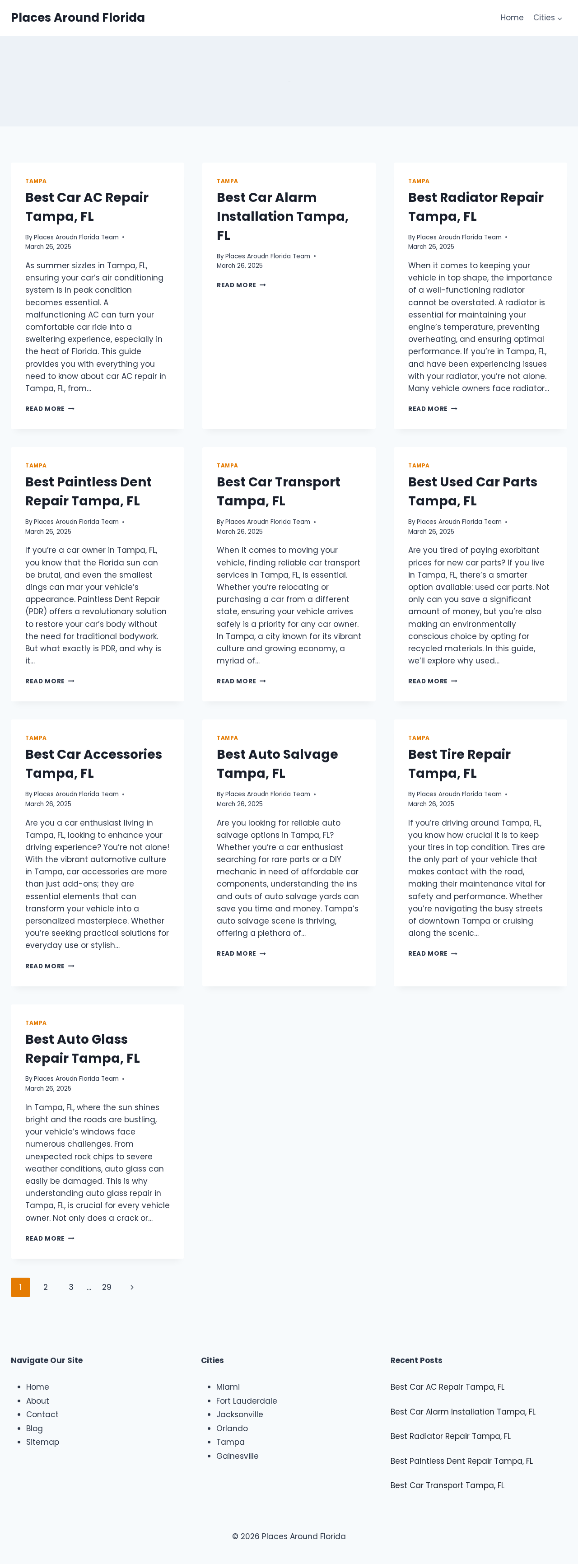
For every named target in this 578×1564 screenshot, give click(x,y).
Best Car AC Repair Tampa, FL (447, 1387)
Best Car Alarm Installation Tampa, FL (283, 216)
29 (107, 1287)
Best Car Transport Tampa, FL (447, 1485)
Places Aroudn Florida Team (76, 237)
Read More (50, 409)
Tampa (36, 181)
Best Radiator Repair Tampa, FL (451, 1436)
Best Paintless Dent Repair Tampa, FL (462, 1461)
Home (512, 17)
